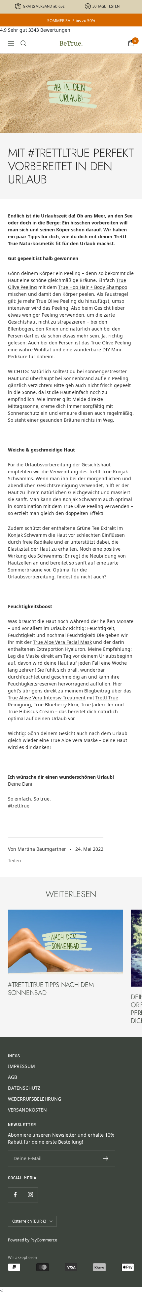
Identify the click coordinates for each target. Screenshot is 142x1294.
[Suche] (23, 43)
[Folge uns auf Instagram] (30, 1194)
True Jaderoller (97, 704)
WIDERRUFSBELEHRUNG (34, 1099)
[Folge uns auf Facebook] (15, 1194)
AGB (12, 1077)
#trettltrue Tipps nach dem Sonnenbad (50, 989)
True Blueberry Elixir (56, 704)
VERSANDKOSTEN (27, 1110)
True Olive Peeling (83, 506)
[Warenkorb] (130, 43)
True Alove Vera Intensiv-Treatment (47, 697)
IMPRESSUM (21, 1066)
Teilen (14, 860)
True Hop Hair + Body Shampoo (92, 287)
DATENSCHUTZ (24, 1088)
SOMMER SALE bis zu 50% (71, 20)
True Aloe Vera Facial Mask (62, 642)
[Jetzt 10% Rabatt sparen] (106, 1158)
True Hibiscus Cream (31, 711)
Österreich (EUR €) (29, 1221)
